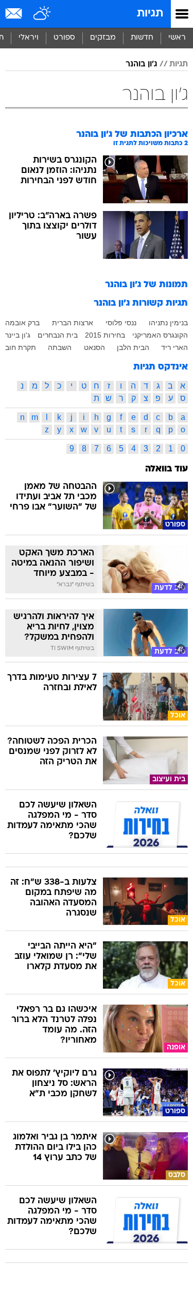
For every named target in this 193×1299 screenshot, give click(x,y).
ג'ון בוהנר (141, 64)
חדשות (142, 38)
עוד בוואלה (166, 469)
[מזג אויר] (42, 14)
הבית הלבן (133, 347)
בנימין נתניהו (168, 323)
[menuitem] (142, 38)
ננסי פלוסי (121, 323)
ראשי (177, 38)
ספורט (64, 38)
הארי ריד (174, 347)
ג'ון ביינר (17, 335)
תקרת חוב (20, 347)
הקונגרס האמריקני (160, 335)
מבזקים (103, 38)
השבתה (60, 347)
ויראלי (29, 38)
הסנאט (94, 347)
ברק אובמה (22, 323)
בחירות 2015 (105, 335)
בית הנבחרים (58, 335)
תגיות (150, 13)
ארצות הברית (72, 323)
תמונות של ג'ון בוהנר (146, 284)
